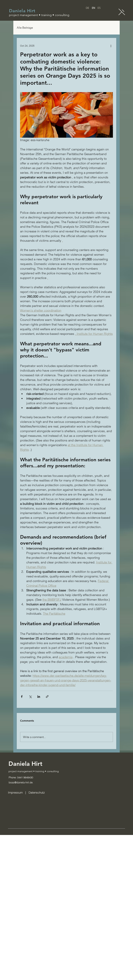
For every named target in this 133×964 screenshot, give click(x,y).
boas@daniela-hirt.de (21, 782)
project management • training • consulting (33, 771)
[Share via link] (47, 696)
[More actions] (111, 46)
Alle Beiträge (25, 27)
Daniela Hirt (22, 10)
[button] (121, 12)
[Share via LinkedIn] (38, 696)
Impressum (16, 792)
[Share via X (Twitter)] (30, 696)
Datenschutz (37, 792)
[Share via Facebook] (21, 696)
